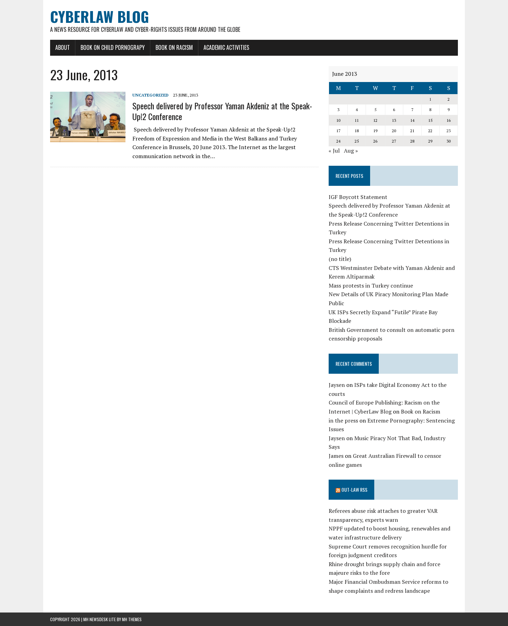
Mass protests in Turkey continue (371, 285)
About (62, 47)
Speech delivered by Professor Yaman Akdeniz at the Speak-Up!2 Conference (222, 111)
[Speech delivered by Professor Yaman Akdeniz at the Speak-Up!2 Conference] (87, 137)
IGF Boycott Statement (358, 197)
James (336, 456)
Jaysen (337, 385)
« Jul (334, 150)
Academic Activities (226, 47)
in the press (343, 420)
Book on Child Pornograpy (113, 47)
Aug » (351, 150)
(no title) (340, 259)
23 (448, 130)
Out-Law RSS (354, 489)
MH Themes (132, 619)
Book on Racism (174, 47)
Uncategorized (150, 95)
